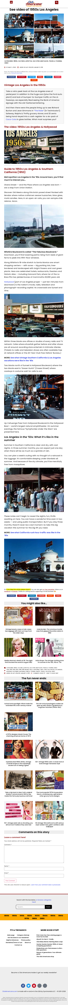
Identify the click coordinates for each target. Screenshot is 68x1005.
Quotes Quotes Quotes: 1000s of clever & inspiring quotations (49, 945)
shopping (9, 671)
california (36, 669)
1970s (26, 918)
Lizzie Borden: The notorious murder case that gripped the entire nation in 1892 (49, 631)
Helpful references (12, 940)
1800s (6, 916)
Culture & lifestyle (25, 61)
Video (6, 63)
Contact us (18, 945)
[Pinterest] (34, 986)
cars (41, 669)
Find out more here (16, 73)
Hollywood (9, 282)
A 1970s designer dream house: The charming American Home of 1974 (18, 735)
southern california (19, 671)
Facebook (7, 591)
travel (43, 671)
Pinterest (15, 591)
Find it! (48, 907)
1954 (17, 669)
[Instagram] (39, 986)
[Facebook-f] (23, 986)
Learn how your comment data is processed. (46, 885)
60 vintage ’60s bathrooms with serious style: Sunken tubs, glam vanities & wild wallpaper (49, 825)
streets (27, 671)
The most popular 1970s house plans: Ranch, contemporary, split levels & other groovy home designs (49, 794)
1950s (15, 61)
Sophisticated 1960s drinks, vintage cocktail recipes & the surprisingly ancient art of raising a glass (18, 763)
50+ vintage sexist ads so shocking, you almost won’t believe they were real (18, 824)
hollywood (50, 669)
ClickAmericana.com (9, 991)
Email (6, 873)
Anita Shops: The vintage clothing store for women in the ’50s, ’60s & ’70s (49, 661)
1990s (42, 918)
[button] (11, 2)
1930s (37, 916)
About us (28, 942)
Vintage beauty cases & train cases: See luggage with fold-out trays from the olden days (18, 631)
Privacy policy (25, 940)
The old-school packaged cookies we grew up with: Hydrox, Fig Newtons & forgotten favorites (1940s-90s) (49, 705)
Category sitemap (23, 935)
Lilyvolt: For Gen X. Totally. (45, 939)
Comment (8, 844)
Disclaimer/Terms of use (14, 942)
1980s (34, 918)
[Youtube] (45, 986)
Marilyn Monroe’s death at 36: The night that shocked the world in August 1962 (18, 661)
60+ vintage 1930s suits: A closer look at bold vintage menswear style (49, 763)
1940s (45, 916)
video (53, 671)
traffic (38, 671)
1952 (11, 669)
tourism (33, 671)
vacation (48, 671)
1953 (14, 669)
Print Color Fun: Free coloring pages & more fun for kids (49, 936)
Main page (10, 935)
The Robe (39, 110)
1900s (14, 916)
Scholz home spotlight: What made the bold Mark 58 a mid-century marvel (18, 704)
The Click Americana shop (45, 956)
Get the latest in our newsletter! (18, 937)
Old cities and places (40, 61)
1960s (60, 916)
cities (45, 669)
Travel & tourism (55, 61)
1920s (29, 916)
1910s (22, 916)
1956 (23, 669)
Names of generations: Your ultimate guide (48, 953)
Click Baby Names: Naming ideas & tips (49, 942)
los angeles (58, 669)
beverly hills (29, 669)
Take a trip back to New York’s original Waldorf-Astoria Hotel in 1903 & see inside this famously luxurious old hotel (18, 794)
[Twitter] (28, 986)
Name (6, 866)
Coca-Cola (11, 119)
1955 (20, 669)
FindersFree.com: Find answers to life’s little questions (49, 949)
